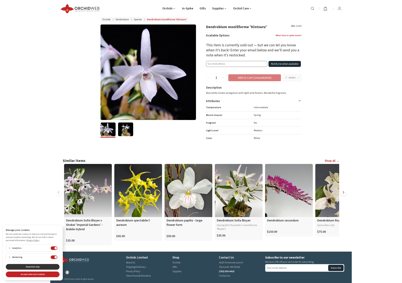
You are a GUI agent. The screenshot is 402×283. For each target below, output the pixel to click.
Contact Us (224, 276)
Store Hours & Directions (138, 276)
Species (138, 19)
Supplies (176, 271)
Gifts (203, 8)
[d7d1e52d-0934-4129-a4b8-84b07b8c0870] (125, 130)
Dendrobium (122, 19)
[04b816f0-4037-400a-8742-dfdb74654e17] (108, 130)
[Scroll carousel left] (58, 192)
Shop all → (332, 161)
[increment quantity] (223, 77)
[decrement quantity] (209, 77)
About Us (130, 262)
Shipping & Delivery (136, 267)
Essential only (33, 266)
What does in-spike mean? (289, 35)
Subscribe (336, 268)
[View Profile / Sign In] (339, 8)
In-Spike (187, 8)
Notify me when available (284, 64)
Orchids (106, 19)
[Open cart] (326, 8)
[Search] (312, 8)
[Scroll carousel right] (343, 192)
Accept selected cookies (33, 274)
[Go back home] (80, 8)
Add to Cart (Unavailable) (254, 78)
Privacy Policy (133, 271)
